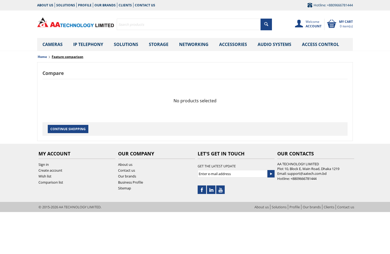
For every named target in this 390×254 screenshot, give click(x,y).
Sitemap (124, 188)
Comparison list (50, 182)
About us (45, 5)
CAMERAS (52, 44)
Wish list (44, 176)
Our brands (105, 5)
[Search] (266, 24)
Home (42, 56)
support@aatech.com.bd (307, 173)
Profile (85, 5)
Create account (50, 170)
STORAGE (158, 44)
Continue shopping (68, 129)
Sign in (43, 164)
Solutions (65, 5)
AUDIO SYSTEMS (274, 44)
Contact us (145, 5)
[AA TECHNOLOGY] (75, 21)
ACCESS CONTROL (320, 44)
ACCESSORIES (233, 44)
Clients (125, 5)
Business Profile (130, 182)
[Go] (271, 173)
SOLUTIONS (126, 44)
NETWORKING (194, 44)
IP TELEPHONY (88, 44)
